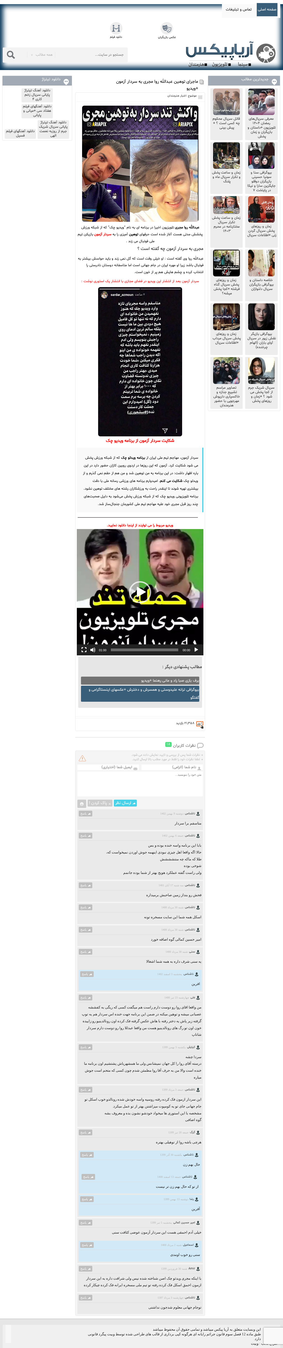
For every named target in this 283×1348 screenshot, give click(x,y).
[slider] (144, 649)
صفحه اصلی (267, 9)
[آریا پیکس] (232, 54)
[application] (140, 592)
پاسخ (83, 813)
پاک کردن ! (98, 803)
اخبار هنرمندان (176, 96)
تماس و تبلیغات (239, 9)
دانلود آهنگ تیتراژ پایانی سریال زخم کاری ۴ (37, 95)
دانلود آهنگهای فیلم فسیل (20, 133)
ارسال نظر (123, 803)
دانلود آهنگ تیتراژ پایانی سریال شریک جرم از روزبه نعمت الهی (53, 129)
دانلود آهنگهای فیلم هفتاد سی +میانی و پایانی (37, 111)
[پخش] (196, 650)
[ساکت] (93, 650)
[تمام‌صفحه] (84, 650)
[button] (140, 592)
